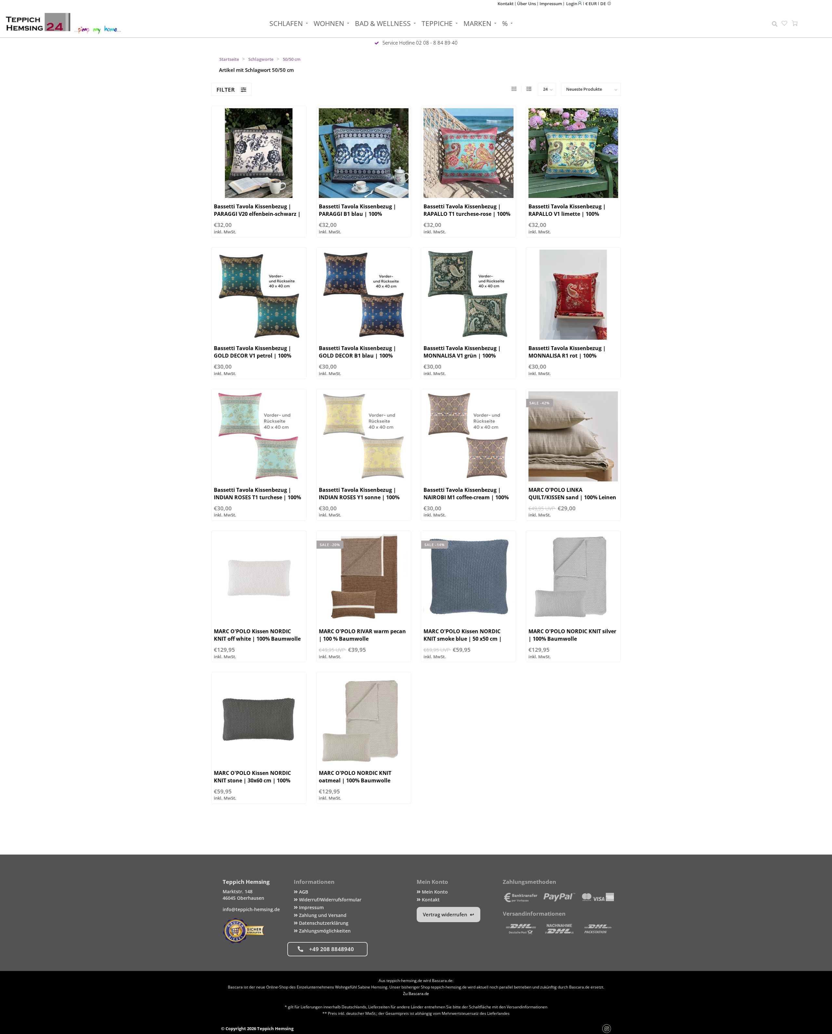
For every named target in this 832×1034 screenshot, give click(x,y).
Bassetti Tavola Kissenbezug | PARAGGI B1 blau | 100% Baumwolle (357, 214)
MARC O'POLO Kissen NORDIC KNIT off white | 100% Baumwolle (257, 635)
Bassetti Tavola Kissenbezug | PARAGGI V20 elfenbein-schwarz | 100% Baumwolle (257, 214)
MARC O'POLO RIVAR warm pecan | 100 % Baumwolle (362, 635)
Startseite (229, 59)
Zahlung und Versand (322, 915)
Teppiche (437, 23)
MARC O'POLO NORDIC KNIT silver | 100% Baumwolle (572, 635)
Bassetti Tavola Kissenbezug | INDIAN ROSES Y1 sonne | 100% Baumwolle (359, 497)
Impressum (551, 4)
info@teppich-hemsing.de (251, 909)
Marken (477, 23)
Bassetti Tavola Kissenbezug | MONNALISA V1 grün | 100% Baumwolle (462, 356)
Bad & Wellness (383, 23)
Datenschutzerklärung (323, 923)
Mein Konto (434, 892)
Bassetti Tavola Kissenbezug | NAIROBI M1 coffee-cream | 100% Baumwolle (466, 497)
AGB (303, 892)
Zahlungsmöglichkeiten (324, 931)
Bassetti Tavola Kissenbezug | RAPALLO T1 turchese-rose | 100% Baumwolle (466, 214)
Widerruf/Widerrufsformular (329, 900)
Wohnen (329, 23)
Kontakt (506, 4)
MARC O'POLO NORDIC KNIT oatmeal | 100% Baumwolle (355, 776)
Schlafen (286, 23)
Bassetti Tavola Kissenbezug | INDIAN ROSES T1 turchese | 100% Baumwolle (257, 497)
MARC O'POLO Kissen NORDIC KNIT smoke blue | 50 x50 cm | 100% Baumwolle (462, 639)
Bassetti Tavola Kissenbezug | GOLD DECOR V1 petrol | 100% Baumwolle (252, 356)
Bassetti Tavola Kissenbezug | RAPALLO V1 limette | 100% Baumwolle (567, 214)
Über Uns (526, 4)
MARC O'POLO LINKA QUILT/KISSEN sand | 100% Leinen (572, 493)
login (572, 3)
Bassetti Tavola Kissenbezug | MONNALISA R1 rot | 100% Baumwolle (567, 356)
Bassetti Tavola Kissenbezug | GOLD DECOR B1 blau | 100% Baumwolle (357, 356)
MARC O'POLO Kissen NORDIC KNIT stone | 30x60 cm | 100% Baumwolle (252, 780)
